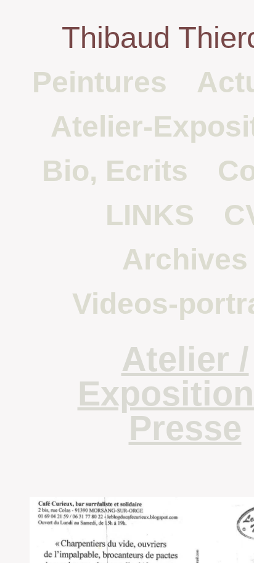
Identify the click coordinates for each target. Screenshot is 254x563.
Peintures (99, 82)
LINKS (149, 215)
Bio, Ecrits (115, 170)
